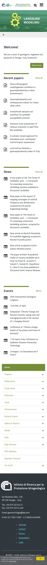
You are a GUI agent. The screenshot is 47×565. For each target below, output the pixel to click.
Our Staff (8, 465)
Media (7, 430)
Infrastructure (10, 409)
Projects (8, 374)
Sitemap (22, 524)
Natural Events (11, 416)
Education (8, 395)
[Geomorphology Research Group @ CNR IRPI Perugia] (17, 5)
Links (6, 437)
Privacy (22, 533)
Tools (6, 402)
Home (7, 367)
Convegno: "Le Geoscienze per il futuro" (24, 353)
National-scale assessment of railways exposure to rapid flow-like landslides (24, 127)
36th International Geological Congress (23, 298)
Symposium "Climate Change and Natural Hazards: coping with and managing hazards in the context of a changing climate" (24, 316)
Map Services (10, 444)
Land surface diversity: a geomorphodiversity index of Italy (25, 150)
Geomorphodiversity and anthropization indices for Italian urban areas (24, 102)
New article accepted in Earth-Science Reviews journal (23, 247)
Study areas (9, 388)
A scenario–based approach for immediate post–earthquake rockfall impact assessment (24, 139)
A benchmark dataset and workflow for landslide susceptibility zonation (21, 115)
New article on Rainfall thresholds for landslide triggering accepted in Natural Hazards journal (25, 236)
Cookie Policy (12, 561)
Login (21, 542)
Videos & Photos (11, 423)
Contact (22, 529)
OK (40, 558)
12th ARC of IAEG (18, 305)
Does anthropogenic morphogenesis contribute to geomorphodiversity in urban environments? (22, 88)
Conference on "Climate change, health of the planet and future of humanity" (25, 330)
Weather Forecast (12, 458)
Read (34, 65)
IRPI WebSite (10, 451)
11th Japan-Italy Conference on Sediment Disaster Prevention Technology (24, 342)
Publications (9, 381)
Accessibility (24, 537)
